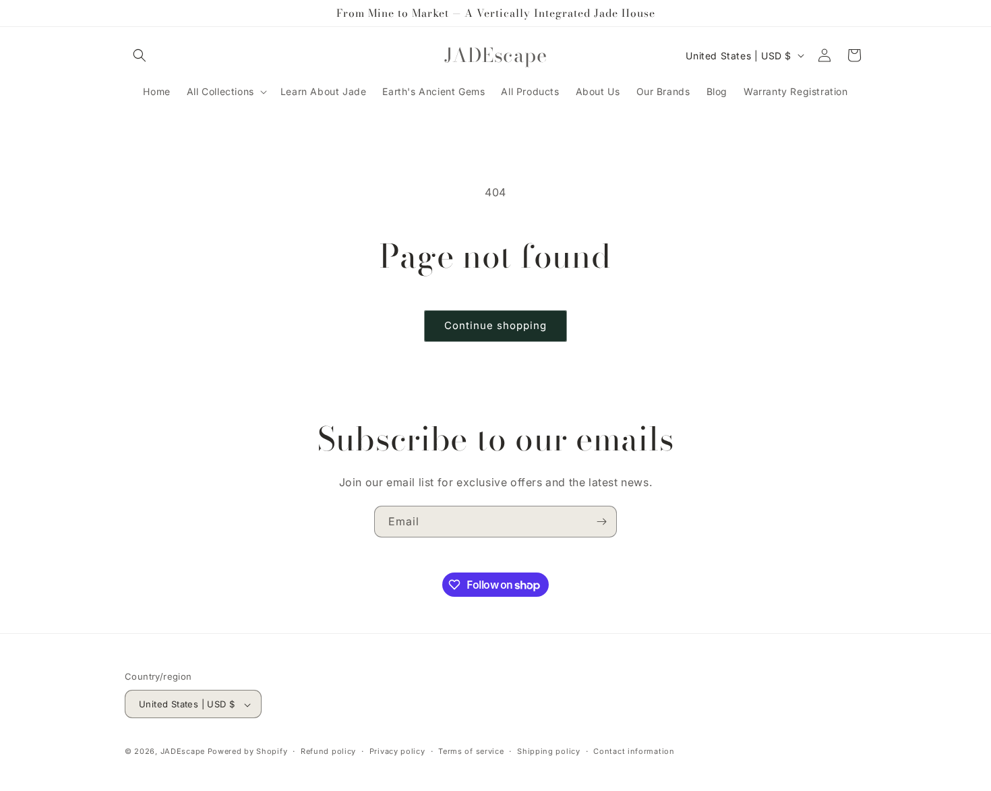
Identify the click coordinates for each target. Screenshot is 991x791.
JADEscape (182, 752)
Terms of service (471, 751)
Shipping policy (548, 751)
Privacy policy (397, 751)
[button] (139, 55)
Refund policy (328, 751)
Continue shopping (495, 325)
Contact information (633, 751)
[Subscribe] (601, 521)
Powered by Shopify (248, 752)
